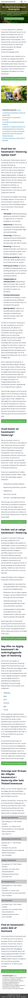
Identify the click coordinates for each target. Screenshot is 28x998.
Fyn (9, 949)
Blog (14, 996)
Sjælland (19, 949)
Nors (5, 696)
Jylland (3, 949)
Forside (3, 996)
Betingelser (23, 996)
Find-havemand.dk (8, 2)
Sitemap (18, 996)
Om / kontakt (9, 996)
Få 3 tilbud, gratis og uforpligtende (14, 18)
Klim (4, 706)
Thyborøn (6, 693)
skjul (19, 110)
